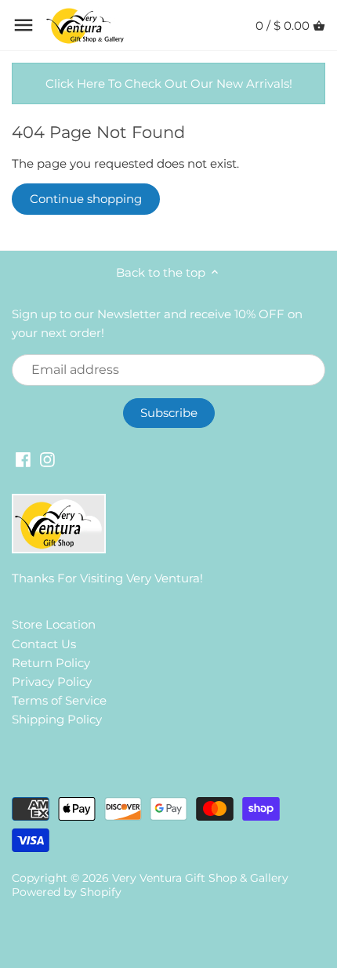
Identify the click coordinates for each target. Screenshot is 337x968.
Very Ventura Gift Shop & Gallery (200, 878)
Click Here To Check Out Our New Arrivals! (168, 83)
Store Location (54, 624)
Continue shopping (86, 198)
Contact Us (44, 643)
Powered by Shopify (66, 892)
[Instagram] (47, 459)
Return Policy (51, 662)
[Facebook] (23, 459)
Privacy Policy (52, 681)
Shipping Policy (57, 719)
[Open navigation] (23, 25)
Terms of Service (59, 700)
